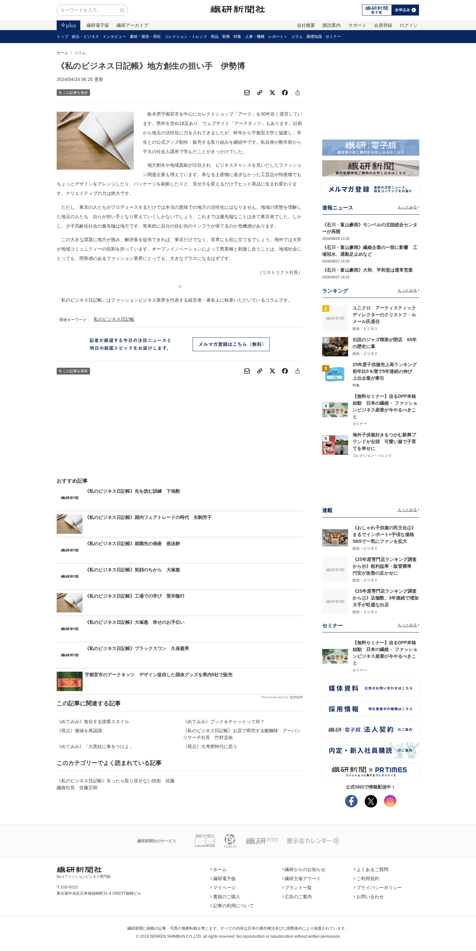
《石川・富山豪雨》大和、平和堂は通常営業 (367, 270)
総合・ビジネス (85, 36)
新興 (226, 36)
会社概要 (306, 25)
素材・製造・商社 (145, 36)
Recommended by (275, 697)
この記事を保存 (75, 93)
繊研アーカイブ (132, 25)
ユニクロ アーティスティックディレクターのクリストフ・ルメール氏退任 (384, 314)
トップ (62, 36)
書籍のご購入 (226, 896)
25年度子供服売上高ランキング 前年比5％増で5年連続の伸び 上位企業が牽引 (387, 371)
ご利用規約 (368, 878)
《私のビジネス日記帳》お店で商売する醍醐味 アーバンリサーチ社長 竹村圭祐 (242, 734)
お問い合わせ (370, 896)
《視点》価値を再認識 (79, 730)
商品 (215, 36)
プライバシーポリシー (379, 887)
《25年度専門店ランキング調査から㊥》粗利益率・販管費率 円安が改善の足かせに (385, 566)
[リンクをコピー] (260, 92)
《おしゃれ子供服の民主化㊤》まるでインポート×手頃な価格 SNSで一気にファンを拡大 (386, 534)
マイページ (224, 887)
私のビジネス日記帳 (114, 319)
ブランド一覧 (298, 887)
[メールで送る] (247, 92)
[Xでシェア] (272, 92)
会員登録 (383, 25)
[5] (335, 444)
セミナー (333, 36)
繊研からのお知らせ (305, 869)
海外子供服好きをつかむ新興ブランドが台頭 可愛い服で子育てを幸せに (384, 441)
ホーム (62, 52)
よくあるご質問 (372, 869)
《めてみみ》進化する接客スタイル (93, 721)
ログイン (409, 25)
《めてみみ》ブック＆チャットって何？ (224, 721)
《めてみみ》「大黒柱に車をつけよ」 (95, 746)
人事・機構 (255, 36)
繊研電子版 (97, 25)
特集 (237, 36)
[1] (335, 317)
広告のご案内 (298, 896)
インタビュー (114, 36)
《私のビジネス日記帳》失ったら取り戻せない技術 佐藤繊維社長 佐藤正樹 (116, 784)
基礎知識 (314, 36)
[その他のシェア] (297, 92)
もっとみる (407, 207)
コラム (297, 36)
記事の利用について (233, 905)
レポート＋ (278, 36)
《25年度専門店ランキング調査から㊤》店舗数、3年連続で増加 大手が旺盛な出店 (388, 597)
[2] (335, 346)
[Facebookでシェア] (285, 92)
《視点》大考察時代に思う (210, 746)
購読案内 (332, 25)
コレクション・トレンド (185, 36)
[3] (335, 374)
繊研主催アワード (303, 878)
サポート (357, 25)
